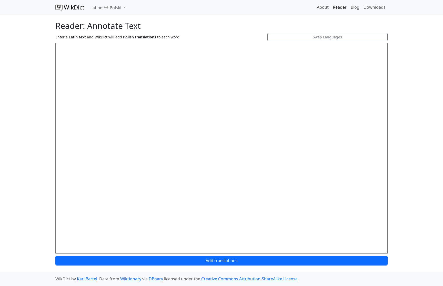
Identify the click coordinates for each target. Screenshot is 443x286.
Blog (355, 7)
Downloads (375, 7)
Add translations (222, 260)
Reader (340, 7)
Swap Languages (327, 37)
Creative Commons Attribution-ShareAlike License (249, 279)
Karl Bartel (87, 279)
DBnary (156, 279)
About (323, 7)
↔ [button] (105, 7)
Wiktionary (130, 279)
